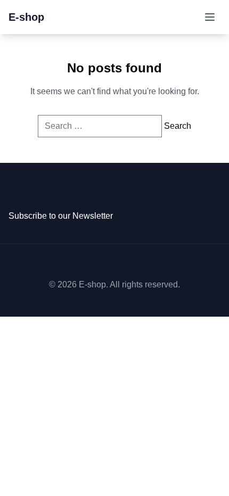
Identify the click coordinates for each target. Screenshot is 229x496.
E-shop (26, 17)
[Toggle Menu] (209, 17)
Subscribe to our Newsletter (61, 215)
